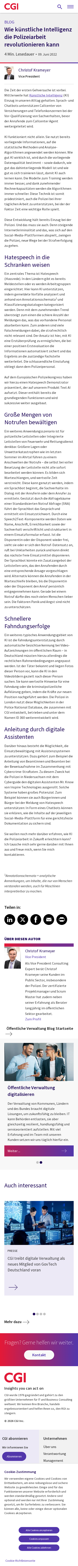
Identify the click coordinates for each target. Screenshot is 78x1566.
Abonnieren (14, 1456)
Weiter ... (41, 1150)
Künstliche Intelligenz (46, 95)
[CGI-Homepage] (11, 6)
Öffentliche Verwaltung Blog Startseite (39, 1028)
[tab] (37, 1163)
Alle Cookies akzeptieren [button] (39, 1530)
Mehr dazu (12, 1321)
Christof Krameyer (34, 70)
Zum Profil (33, 1019)
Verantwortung (54, 1453)
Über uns (49, 1447)
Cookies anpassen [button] (39, 1538)
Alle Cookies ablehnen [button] (39, 1547)
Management (53, 1460)
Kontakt (39, 1354)
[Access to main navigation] (70, 7)
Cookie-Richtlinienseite (20, 1561)
